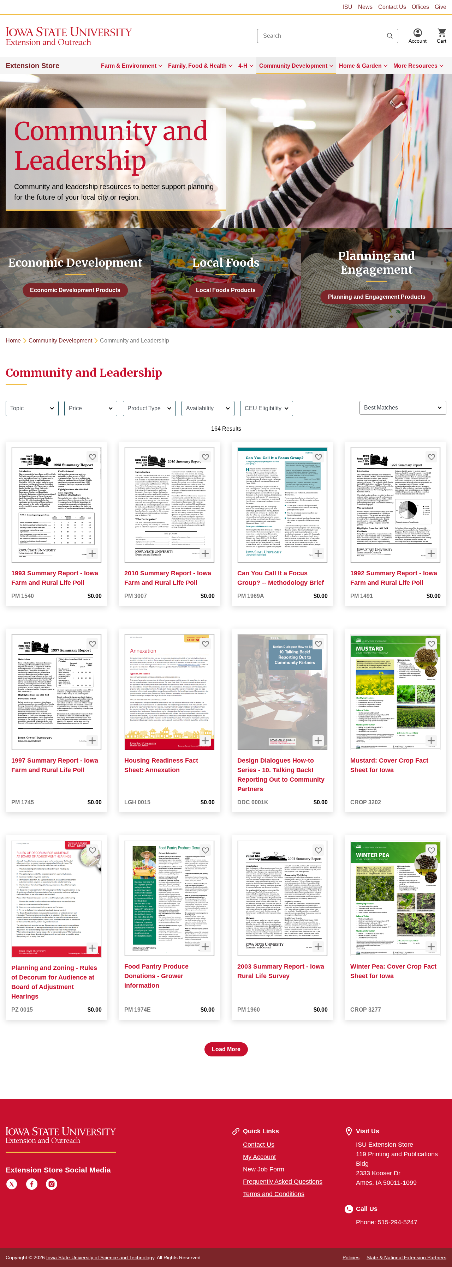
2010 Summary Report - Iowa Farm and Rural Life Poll (167, 578)
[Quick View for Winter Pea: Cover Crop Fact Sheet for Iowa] (431, 946)
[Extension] (69, 36)
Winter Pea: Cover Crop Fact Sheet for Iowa (393, 971)
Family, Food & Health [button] (197, 66)
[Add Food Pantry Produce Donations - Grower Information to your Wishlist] (205, 850)
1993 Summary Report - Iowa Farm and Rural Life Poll (54, 578)
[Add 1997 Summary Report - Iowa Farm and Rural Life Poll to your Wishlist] (92, 643)
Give (440, 7)
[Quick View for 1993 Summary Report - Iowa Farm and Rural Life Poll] (92, 553)
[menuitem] (131, 65)
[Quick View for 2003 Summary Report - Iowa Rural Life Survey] (318, 946)
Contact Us (392, 7)
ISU (347, 7)
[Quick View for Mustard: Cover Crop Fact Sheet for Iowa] (431, 740)
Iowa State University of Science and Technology (100, 1257)
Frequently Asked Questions (282, 1181)
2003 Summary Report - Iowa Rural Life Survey (280, 971)
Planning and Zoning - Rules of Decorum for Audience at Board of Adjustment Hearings (54, 982)
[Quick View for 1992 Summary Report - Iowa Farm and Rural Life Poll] (431, 553)
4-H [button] (243, 66)
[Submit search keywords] (390, 36)
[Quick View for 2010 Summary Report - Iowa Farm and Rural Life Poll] (205, 553)
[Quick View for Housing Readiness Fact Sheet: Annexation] (205, 740)
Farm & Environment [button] (128, 66)
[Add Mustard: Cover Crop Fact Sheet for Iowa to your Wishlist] (431, 643)
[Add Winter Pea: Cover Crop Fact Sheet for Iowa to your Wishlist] (431, 850)
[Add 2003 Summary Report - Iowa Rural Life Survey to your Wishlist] (318, 850)
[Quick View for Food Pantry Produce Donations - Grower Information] (205, 946)
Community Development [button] (293, 66)
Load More (226, 1049)
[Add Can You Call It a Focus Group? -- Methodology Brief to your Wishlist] (318, 456)
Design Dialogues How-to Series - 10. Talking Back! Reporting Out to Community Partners (281, 775)
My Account (259, 1156)
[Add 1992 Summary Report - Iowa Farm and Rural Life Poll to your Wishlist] (431, 456)
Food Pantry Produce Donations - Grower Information (156, 976)
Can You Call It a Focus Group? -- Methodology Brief (280, 578)
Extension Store (32, 65)
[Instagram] (51, 1185)
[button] (417, 36)
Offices (420, 7)
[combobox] (327, 36)
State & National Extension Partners (406, 1257)
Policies (351, 1257)
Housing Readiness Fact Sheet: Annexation (161, 765)
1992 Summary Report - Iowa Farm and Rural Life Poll (393, 578)
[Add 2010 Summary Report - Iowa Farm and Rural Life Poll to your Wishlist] (205, 456)
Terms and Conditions (273, 1194)
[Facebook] (31, 1185)
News (365, 7)
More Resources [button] (415, 66)
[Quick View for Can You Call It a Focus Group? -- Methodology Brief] (318, 553)
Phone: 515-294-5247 (386, 1222)
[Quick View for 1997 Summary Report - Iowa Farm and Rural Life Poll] (92, 740)
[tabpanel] (226, 725)
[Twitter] (12, 1185)
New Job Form (263, 1169)
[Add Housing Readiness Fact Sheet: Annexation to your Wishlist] (205, 643)
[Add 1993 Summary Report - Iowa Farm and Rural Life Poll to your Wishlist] (92, 456)
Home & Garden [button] (360, 66)
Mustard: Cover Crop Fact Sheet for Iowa (389, 765)
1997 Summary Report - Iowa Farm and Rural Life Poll (54, 765)
